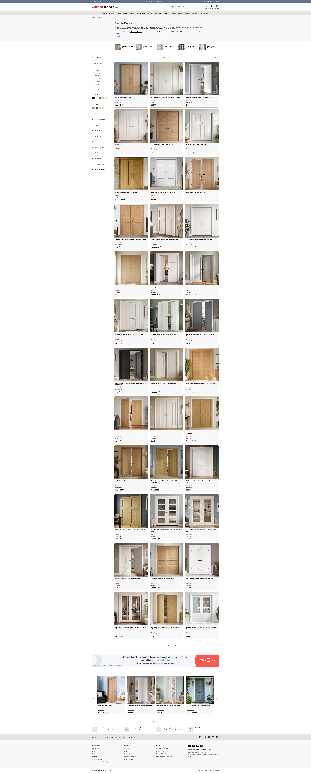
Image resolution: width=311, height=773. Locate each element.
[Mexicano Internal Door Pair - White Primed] (202, 78)
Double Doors (100, 17)
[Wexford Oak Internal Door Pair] (131, 268)
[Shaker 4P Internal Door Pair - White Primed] (166, 173)
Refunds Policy (160, 751)
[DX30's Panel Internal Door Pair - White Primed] (202, 126)
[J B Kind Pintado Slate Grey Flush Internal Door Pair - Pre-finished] (202, 315)
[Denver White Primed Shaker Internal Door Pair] (202, 221)
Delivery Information (130, 756)
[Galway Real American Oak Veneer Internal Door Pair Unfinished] (166, 608)
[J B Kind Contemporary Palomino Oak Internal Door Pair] (131, 221)
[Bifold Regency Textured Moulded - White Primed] (170, 690)
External (104, 13)
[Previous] (93, 698)
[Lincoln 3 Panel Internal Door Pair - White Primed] (202, 268)
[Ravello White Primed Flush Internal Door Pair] (131, 560)
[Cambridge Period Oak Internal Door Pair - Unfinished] (131, 511)
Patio (160, 13)
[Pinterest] (213, 737)
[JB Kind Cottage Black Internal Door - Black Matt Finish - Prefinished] (131, 364)
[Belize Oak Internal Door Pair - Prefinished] (202, 173)
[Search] (173, 7)
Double (132, 13)
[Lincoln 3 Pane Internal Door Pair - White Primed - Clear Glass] (131, 608)
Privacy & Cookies (161, 754)
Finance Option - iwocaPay (164, 756)
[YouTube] (208, 737)
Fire (156, 13)
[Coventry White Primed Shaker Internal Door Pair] (166, 268)
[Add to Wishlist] (145, 64)
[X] (217, 737)
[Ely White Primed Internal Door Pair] (131, 126)
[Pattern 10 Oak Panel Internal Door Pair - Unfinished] (131, 413)
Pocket (125, 13)
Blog (204, 1)
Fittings (187, 13)
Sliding (119, 13)
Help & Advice (210, 1)
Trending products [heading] (105, 673)
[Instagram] (204, 737)
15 (175, 645)
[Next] (217, 698)
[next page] (179, 645)
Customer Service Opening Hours (102, 762)
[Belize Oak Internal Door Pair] (131, 78)
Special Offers (204, 13)
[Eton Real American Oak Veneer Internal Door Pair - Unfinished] (202, 413)
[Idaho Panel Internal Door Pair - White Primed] (166, 413)
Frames (174, 13)
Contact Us (127, 754)
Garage (167, 13)
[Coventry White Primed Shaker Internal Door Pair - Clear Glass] (166, 511)
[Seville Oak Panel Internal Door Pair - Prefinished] (131, 462)
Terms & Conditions (162, 748)
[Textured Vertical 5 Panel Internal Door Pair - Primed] (166, 78)
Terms (199, 770)
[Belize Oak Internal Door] (111, 690)
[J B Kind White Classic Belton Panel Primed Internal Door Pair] (202, 462)
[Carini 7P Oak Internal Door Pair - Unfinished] (166, 126)
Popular (194, 13)
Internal (111, 13)
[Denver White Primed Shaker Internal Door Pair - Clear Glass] (202, 511)
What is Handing (97, 759)
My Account (95, 748)
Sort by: (210, 58)
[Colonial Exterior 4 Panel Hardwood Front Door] (200, 690)
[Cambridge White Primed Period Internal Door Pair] (166, 221)
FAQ (125, 751)
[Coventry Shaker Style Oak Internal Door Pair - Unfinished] (166, 560)
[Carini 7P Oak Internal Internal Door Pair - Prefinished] (202, 364)
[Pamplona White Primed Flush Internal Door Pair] (202, 560)
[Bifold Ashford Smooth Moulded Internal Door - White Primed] (141, 690)
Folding (150, 13)
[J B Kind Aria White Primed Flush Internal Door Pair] (166, 315)
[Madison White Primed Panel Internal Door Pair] (166, 364)
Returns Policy (128, 759)
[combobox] (189, 7)
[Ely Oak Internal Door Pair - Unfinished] (131, 173)
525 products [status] (166, 58)
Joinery (180, 13)
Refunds (204, 770)
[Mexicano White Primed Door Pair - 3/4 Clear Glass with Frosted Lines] (202, 608)
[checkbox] (101, 61)
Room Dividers (141, 13)
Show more (117, 36)
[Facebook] (200, 737)
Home (93, 17)
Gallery (217, 1)
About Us (127, 748)
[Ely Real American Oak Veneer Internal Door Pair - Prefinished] (166, 462)
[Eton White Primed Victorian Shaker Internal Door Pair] (131, 315)
